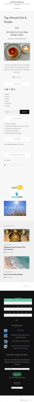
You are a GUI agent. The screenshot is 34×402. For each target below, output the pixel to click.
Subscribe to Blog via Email (17, 354)
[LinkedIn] (12, 89)
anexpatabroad (17, 2)
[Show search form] (14, 8)
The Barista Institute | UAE (13, 128)
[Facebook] (7, 89)
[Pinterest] (14, 89)
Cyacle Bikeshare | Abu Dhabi (20, 341)
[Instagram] (5, 89)
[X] (10, 89)
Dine (17, 27)
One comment (9, 252)
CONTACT (8, 103)
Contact (7, 106)
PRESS (7, 99)
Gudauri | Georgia (10, 124)
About (7, 96)
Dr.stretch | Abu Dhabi (11, 131)
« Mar (16, 320)
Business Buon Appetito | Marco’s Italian (17, 126)
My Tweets (7, 160)
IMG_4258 (20, 330)
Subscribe (17, 374)
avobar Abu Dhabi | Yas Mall (13, 133)
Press (7, 101)
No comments (9, 277)
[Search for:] (12, 112)
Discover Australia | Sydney (13, 274)
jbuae (11, 38)
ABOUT (7, 94)
